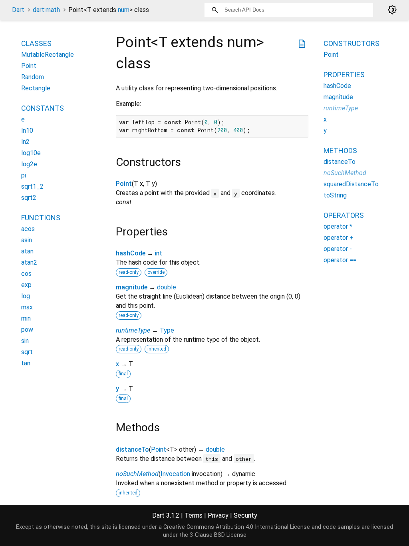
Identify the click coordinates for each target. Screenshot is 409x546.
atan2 (29, 262)
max (27, 307)
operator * (338, 226)
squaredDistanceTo (351, 184)
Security (245, 515)
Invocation (175, 474)
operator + (338, 237)
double (166, 287)
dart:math (46, 10)
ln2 (25, 141)
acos (28, 229)
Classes (36, 43)
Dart (18, 10)
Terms (194, 515)
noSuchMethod (137, 474)
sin (25, 341)
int (158, 253)
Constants (42, 108)
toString (335, 195)
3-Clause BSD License (218, 535)
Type (167, 330)
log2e (29, 164)
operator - (338, 249)
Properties (344, 74)
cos (26, 273)
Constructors (351, 43)
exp (26, 285)
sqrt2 (28, 197)
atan (27, 251)
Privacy (218, 515)
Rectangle (35, 88)
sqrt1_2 (32, 186)
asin (26, 240)
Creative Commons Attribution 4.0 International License (236, 527)
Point (124, 183)
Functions (40, 217)
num (123, 10)
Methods (340, 150)
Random (32, 77)
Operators (344, 215)
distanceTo (132, 449)
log (25, 296)
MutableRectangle (47, 54)
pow (27, 329)
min (26, 318)
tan (25, 363)
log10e (31, 153)
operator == (340, 260)
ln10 (27, 130)
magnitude (131, 287)
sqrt (27, 352)
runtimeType (133, 330)
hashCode (130, 253)
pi (23, 175)
